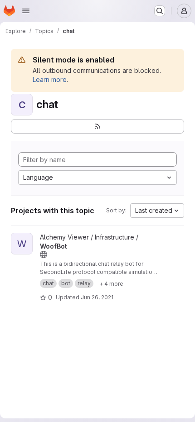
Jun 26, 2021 (97, 297)
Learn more (50, 79)
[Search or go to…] (159, 10)
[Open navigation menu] (26, 11)
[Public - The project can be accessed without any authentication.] (43, 254)
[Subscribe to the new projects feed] (97, 126)
